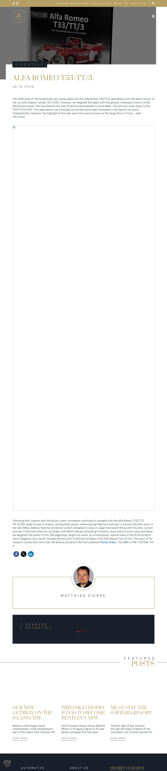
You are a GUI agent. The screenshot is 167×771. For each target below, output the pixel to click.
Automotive (33, 768)
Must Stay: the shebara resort (131, 710)
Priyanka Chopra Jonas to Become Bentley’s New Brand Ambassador (83, 712)
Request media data (72, 3)
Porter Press (108, 542)
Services (138, 3)
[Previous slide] (16, 318)
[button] (77, 507)
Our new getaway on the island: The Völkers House (33, 712)
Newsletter (100, 3)
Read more (20, 738)
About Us (121, 3)
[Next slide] (150, 318)
